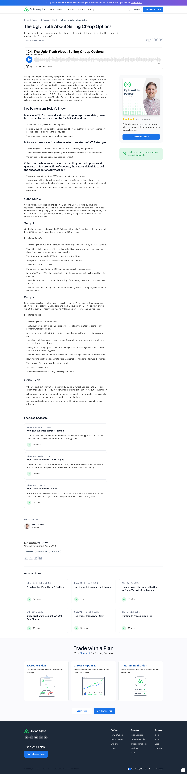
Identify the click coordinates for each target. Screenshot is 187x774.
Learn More (82, 711)
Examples (70, 9)
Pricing (91, 9)
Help (133, 753)
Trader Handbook (139, 744)
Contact (158, 748)
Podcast (46, 20)
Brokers (81, 9)
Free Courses (137, 735)
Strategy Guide (138, 739)
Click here (132, 152)
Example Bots (117, 739)
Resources (36, 20)
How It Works (56, 9)
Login (137, 9)
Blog (157, 735)
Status (114, 748)
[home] (34, 9)
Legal (157, 744)
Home (26, 20)
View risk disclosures (34, 40)
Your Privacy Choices (138, 769)
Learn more (136, 3)
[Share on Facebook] (156, 40)
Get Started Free (153, 9)
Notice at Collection (156, 769)
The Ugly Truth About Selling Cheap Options (70, 20)
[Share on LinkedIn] (161, 40)
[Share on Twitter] (151, 40)
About (157, 739)
